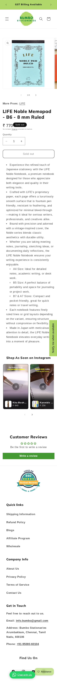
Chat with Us (24, 674)
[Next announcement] (51, 4)
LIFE (22, 103)
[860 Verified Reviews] (28, 493)
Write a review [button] (28, 456)
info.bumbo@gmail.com (32, 620)
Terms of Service (17, 584)
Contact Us (13, 592)
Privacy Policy (16, 576)
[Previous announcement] (6, 4)
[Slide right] (35, 95)
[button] (7, 19)
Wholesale (13, 546)
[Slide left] (21, 95)
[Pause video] (16, 386)
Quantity (7, 134)
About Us (12, 568)
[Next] (32, 415)
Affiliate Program (18, 538)
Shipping (14, 129)
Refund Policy (15, 522)
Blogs (10, 530)
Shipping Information (20, 514)
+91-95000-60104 (28, 644)
